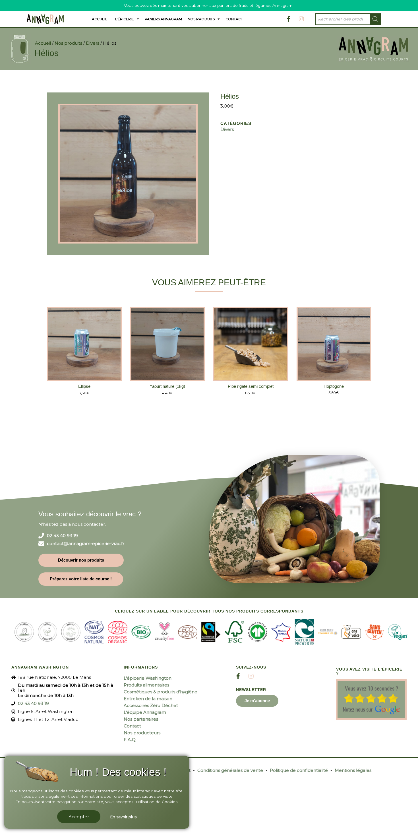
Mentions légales (353, 770)
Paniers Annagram (163, 19)
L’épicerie (124, 19)
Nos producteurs (142, 732)
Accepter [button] (79, 816)
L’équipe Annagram (145, 712)
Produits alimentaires (146, 685)
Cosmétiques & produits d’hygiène (160, 691)
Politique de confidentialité (299, 770)
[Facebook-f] (288, 19)
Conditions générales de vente (230, 770)
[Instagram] (301, 19)
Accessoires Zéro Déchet (151, 705)
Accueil (99, 19)
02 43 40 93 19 (62, 535)
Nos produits (201, 19)
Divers (92, 43)
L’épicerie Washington (147, 678)
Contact (234, 19)
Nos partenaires (141, 719)
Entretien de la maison (148, 698)
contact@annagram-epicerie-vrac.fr (85, 543)
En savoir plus (123, 817)
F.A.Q (130, 739)
